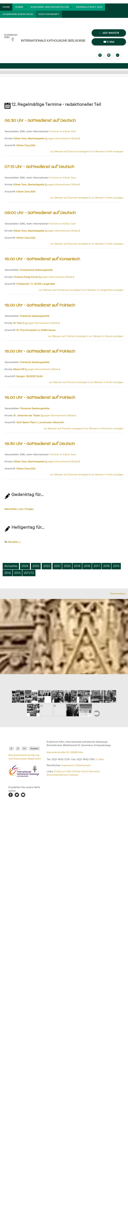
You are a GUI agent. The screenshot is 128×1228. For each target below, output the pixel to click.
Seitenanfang (118, 593)
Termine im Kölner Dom (62, 131)
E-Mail (100, 759)
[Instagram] (108, 55)
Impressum (68, 765)
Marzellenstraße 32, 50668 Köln (65, 752)
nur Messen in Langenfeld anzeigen (103, 289)
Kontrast (34, 748)
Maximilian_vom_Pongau (19, 508)
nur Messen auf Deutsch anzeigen (69, 151)
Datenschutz (83, 765)
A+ (24, 748)
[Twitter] (17, 796)
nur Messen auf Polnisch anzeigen (67, 336)
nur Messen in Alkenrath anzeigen (103, 428)
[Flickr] (117, 55)
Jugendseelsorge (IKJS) (18, 14)
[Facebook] (100, 55)
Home (6, 7)
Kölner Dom (80, 771)
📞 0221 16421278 (109, 32)
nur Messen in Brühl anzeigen (106, 382)
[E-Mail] (23, 796)
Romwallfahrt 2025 (89, 7)
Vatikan (74, 774)
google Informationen (58, 138)
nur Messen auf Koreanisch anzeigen (60, 289)
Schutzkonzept (48, 14)
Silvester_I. (14, 541)
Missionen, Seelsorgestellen (50, 7)
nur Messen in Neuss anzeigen (106, 336)
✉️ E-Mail (108, 41)
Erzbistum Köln (63, 771)
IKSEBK (19, 7)
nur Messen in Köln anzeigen (107, 151)
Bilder (75, 138)
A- (11, 748)
